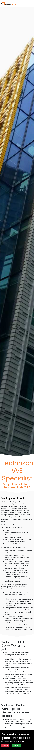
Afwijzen (5, 745)
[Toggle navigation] (31, 3)
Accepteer (16, 745)
